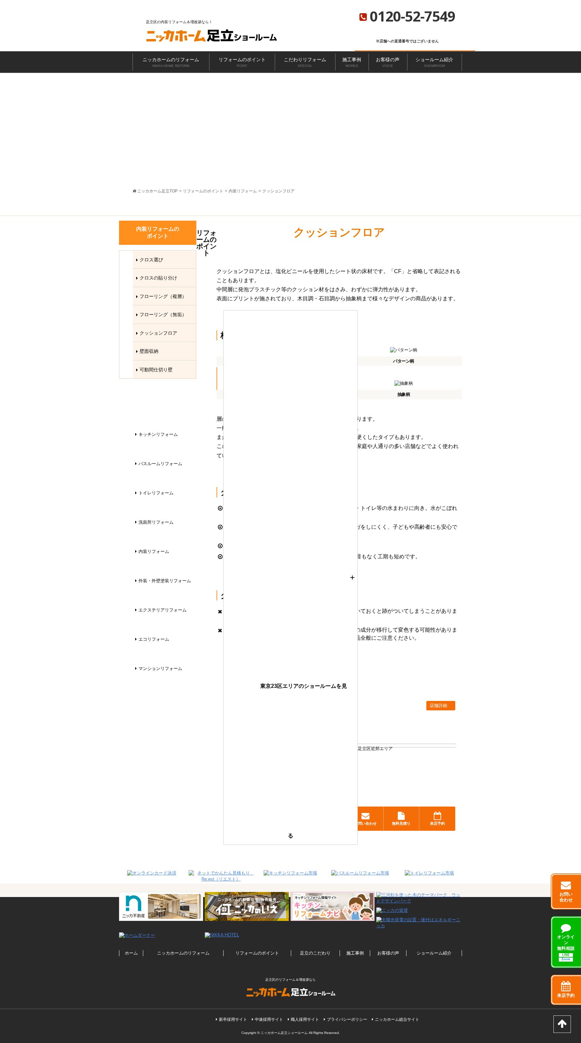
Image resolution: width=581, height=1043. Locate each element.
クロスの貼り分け (158, 278)
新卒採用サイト (233, 1019)
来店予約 (437, 823)
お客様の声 (387, 62)
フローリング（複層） (163, 296)
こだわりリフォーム (305, 62)
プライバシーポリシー (347, 1019)
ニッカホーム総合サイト (397, 1019)
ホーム (131, 953)
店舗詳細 (439, 705)
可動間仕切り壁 (156, 369)
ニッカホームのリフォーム (171, 62)
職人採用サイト (305, 1019)
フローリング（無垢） (163, 314)
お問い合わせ (365, 823)
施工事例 (351, 62)
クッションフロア (158, 333)
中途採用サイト (269, 1019)
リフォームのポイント (242, 62)
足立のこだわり (315, 953)
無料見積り (401, 823)
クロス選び (151, 259)
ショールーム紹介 (434, 62)
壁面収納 (149, 351)
